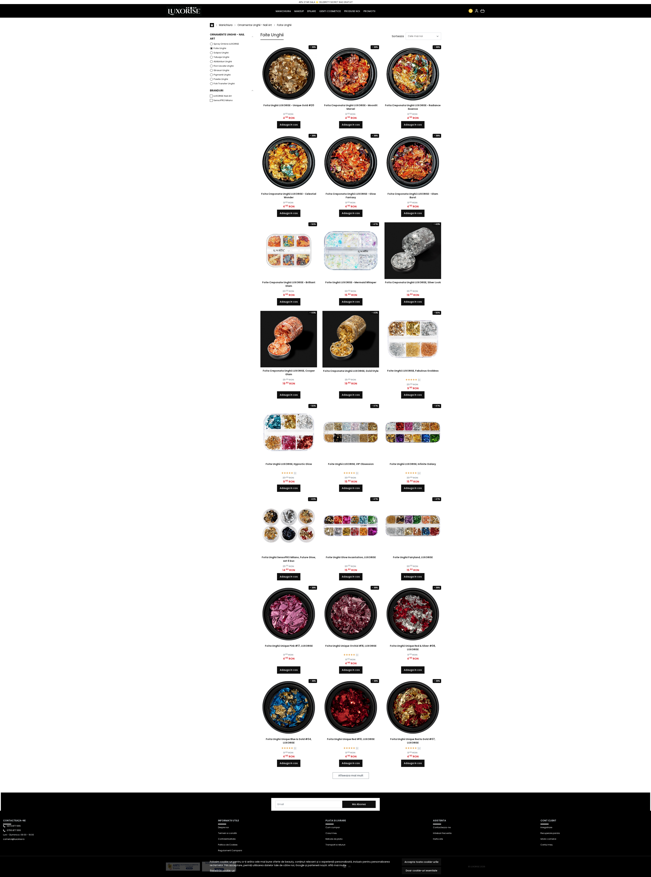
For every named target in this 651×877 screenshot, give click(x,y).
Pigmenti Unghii (222, 74)
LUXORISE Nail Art (222, 96)
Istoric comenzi (548, 838)
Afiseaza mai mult (350, 775)
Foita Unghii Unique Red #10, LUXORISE (350, 739)
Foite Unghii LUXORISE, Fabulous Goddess (413, 370)
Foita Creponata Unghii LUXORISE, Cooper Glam (289, 372)
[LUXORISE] (195, 11)
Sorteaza (398, 36)
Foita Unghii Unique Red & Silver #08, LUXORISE (413, 647)
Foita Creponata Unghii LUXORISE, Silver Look (413, 282)
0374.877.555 (14, 825)
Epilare (311, 11)
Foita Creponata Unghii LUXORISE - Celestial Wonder (288, 195)
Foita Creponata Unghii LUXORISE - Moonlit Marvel (351, 107)
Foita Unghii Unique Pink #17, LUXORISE (289, 646)
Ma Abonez (359, 804)
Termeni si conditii (227, 833)
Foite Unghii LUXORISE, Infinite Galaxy (413, 464)
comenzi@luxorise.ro (13, 839)
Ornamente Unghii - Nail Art (255, 25)
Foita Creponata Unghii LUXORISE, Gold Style (351, 371)
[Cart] (482, 11)
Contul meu (546, 844)
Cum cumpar (333, 827)
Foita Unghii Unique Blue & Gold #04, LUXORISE (289, 740)
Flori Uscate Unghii (224, 66)
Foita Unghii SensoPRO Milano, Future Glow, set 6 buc (289, 559)
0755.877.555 (14, 830)
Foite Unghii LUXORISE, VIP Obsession (351, 464)
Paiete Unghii (221, 79)
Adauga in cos (289, 124)
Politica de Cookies (228, 844)
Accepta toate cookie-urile (421, 862)
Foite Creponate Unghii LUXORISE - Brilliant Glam (288, 284)
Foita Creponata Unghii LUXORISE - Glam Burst (413, 195)
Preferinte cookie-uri (222, 870)
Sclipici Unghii (221, 52)
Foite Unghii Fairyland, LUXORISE (413, 557)
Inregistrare (546, 827)
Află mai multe (337, 865)
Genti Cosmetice (330, 11)
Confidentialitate (226, 838)
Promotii (369, 11)
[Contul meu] (477, 11)
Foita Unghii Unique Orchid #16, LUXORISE (350, 646)
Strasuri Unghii (221, 70)
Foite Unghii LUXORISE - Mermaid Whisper (350, 282)
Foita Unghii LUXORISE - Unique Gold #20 (288, 105)
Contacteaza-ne (442, 827)
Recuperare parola (550, 833)
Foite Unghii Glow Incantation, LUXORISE (351, 557)
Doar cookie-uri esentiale (421, 870)
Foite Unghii (284, 25)
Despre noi (223, 827)
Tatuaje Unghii (221, 57)
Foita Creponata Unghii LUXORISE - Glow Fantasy (351, 195)
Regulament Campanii (230, 850)
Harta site (438, 838)
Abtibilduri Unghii (223, 61)
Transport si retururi (335, 844)
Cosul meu (331, 833)
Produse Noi (352, 11)
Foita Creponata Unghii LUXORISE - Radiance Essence (413, 107)
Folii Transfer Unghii (224, 83)
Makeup (299, 11)
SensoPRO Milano (223, 100)
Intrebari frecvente (442, 833)
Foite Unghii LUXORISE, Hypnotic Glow (289, 464)
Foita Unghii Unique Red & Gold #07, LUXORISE (412, 740)
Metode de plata (334, 838)
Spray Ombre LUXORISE (226, 43)
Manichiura (283, 11)
